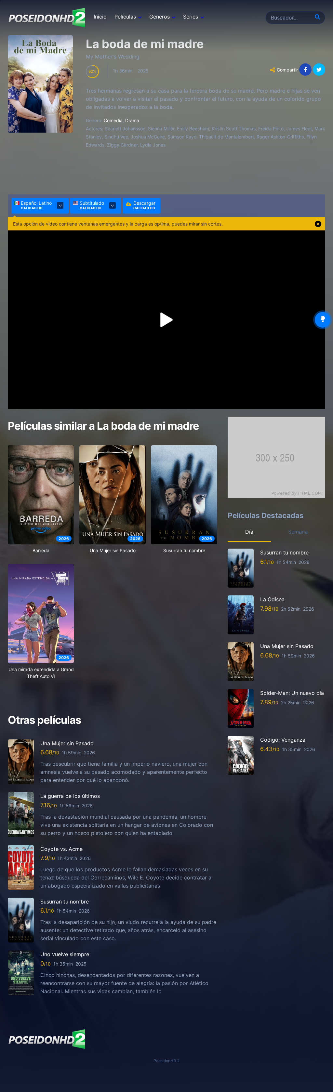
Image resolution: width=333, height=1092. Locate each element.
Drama (132, 120)
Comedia (113, 120)
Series (190, 16)
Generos (159, 16)
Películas (125, 16)
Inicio (100, 16)
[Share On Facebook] (305, 69)
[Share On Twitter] (319, 69)
